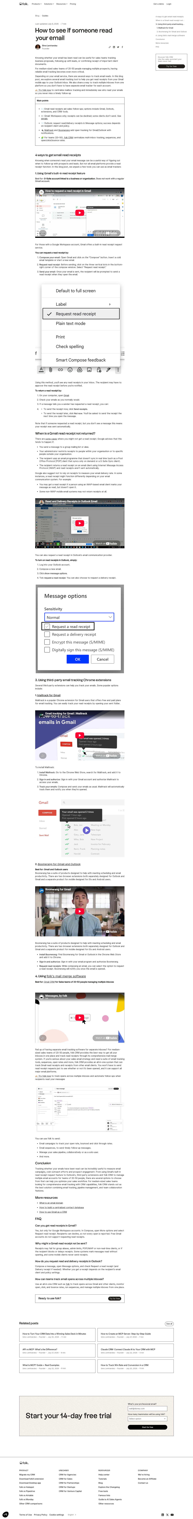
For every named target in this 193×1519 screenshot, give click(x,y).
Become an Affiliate (147, 1479)
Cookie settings (56, 1514)
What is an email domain (51, 1203)
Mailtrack (48, 130)
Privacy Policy (40, 1514)
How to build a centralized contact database (61, 1207)
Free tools (103, 1491)
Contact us (143, 1483)
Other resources (106, 1503)
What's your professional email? (142, 1404)
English (71, 1515)
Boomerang (64, 130)
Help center (103, 1474)
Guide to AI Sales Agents (110, 1499)
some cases (51, 439)
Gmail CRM (49, 982)
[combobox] (72, 1515)
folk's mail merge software (66, 976)
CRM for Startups (67, 1487)
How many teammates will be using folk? (146, 1414)
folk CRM (68, 137)
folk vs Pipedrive (27, 1491)
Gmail (66, 395)
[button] (5, 1514)
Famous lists (104, 1495)
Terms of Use (25, 1514)
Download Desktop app (30, 1483)
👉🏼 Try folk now (43, 90)
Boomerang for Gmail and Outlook (59, 864)
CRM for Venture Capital (70, 1491)
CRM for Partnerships (69, 1483)
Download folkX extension (31, 1479)
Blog (100, 1483)
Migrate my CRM (27, 1474)
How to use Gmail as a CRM (53, 1212)
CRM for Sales (65, 1479)
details (44, 118)
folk (68, 1284)
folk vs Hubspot (26, 1487)
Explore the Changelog (109, 1487)
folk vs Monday (26, 1499)
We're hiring (144, 1474)
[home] (23, 4)
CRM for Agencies (67, 1474)
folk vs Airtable (26, 1495)
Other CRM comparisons (30, 1503)
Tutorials (102, 1479)
